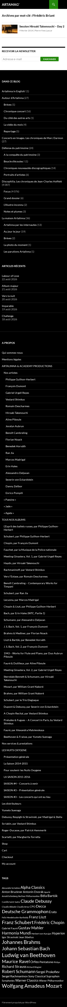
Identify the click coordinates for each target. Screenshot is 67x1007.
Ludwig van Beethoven (28, 955)
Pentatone (46, 962)
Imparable (8, 305)
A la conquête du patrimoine (20, 154)
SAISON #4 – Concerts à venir (21, 783)
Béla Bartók (49, 896)
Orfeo (34, 962)
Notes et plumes (13, 211)
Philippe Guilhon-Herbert (20, 379)
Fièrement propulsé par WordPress (19, 1002)
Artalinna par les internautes (20, 224)
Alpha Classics (32, 887)
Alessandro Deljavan (17, 472)
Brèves (8, 104)
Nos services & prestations (17, 743)
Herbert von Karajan (41, 933)
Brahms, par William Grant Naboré (24, 693)
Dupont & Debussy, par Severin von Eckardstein (31, 706)
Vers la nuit (8, 295)
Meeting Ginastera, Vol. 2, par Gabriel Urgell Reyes (33, 670)
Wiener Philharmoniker (51, 980)
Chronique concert (15, 111)
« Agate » (9, 513)
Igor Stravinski (10, 937)
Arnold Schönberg (10, 896)
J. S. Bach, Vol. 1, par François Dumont (26, 626)
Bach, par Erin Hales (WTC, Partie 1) (24, 613)
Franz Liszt (37, 917)
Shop (5, 843)
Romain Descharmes (17, 406)
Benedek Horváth (16, 446)
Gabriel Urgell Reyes (17, 392)
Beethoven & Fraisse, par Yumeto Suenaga (28, 736)
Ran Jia (10, 452)
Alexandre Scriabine (11, 888)
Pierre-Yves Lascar (43, 30)
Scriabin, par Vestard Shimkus (19, 823)
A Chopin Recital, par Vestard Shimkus (26, 713)
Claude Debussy (36, 901)
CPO (32, 906)
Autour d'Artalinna (13, 97)
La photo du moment (16, 244)
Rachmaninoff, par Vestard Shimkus (24, 569)
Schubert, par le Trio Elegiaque (21, 700)
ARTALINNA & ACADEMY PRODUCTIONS (27, 366)
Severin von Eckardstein (19, 479)
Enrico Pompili (14, 493)
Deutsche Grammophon (25, 911)
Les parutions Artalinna (17, 251)
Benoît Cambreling (16, 432)
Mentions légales (11, 359)
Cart (4, 850)
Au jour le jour (12, 231)
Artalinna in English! (13, 91)
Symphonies (8, 980)
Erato (53, 912)
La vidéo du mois (13, 124)
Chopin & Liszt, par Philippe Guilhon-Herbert (30, 606)
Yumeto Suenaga (11, 810)
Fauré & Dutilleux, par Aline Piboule (24, 663)
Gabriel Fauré (10, 928)
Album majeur (10, 285)
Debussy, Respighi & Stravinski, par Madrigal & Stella (32, 816)
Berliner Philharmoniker (29, 896)
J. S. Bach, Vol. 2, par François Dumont (26, 646)
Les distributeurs (11, 803)
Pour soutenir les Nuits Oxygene (22, 770)
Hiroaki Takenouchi (17, 412)
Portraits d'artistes (14, 174)
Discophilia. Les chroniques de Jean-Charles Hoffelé (32, 181)
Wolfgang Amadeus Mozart (32, 986)
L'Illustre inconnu (13, 204)
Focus (7, 191)
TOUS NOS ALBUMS (13, 519)
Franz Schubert (18, 922)
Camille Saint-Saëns (11, 902)
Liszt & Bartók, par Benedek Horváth (24, 639)
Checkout (7, 857)
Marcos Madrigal (15, 459)
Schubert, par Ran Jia (16, 593)
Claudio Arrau (23, 907)
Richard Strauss (14, 966)
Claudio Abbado (9, 907)
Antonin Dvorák (33, 891)
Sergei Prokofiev (48, 972)
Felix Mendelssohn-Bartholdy (15, 917)
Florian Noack (14, 439)
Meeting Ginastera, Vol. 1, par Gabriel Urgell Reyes (33, 556)
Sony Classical (37, 976)
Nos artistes (10, 372)
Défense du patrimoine (15, 148)
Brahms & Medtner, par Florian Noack (25, 633)
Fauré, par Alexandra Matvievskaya (24, 730)
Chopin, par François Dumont (21, 543)
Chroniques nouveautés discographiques (27, 168)
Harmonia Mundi (16, 933)
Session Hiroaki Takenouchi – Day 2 (41, 26)
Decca (41, 906)
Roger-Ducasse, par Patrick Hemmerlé (24, 830)
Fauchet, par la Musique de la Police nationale (30, 549)
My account (8, 863)
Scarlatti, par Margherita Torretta (21, 837)
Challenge (7, 315)
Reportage (10, 131)
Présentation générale (16, 756)
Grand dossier (12, 198)
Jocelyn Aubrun (15, 426)
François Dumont (16, 386)
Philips (57, 962)
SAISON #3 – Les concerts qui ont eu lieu (27, 796)
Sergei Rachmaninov (15, 976)
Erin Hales (11, 466)
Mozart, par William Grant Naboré (23, 686)
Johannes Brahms (21, 942)
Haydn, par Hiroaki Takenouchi (21, 563)
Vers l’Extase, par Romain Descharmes (26, 576)
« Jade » (8, 506)
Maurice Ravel (16, 961)
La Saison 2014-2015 (16, 763)
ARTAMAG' (10, 4)
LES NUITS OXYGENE (14, 750)
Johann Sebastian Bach (26, 948)
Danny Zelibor (14, 486)
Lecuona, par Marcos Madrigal (21, 599)
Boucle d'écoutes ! (14, 161)
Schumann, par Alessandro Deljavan (24, 619)
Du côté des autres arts (17, 117)
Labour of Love (10, 275)
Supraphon (52, 976)
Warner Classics (27, 980)
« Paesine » (10, 499)
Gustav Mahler (31, 927)
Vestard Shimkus (15, 399)
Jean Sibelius (26, 937)
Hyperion (58, 933)
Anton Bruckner (12, 891)
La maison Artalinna (13, 218)
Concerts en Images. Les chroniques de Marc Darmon (32, 138)
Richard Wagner (34, 967)
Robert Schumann (19, 971)
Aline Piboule (13, 419)
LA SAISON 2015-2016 (17, 776)
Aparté (47, 892)
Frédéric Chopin (49, 922)
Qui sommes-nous (12, 352)
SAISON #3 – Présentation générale (24, 790)
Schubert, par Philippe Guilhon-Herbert (27, 536)
